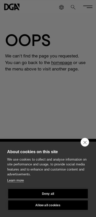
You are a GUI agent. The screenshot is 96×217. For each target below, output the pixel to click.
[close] (85, 142)
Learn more (15, 180)
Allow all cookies (47, 205)
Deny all (48, 194)
